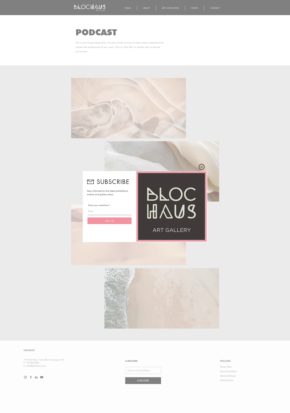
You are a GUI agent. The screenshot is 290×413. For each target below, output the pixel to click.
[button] (202, 167)
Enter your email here (98, 205)
